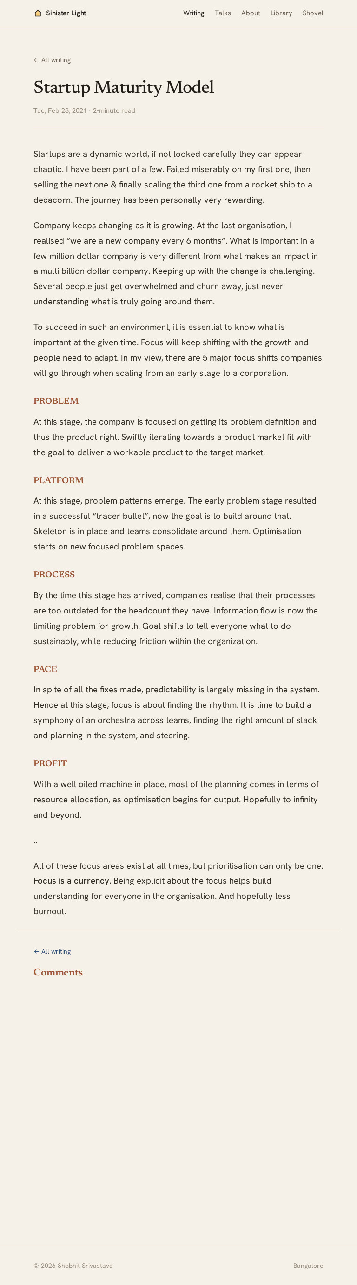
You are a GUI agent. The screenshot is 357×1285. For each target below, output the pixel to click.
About (250, 13)
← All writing (52, 60)
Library (281, 13)
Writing (194, 13)
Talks (223, 13)
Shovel (313, 13)
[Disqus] (178, 1102)
